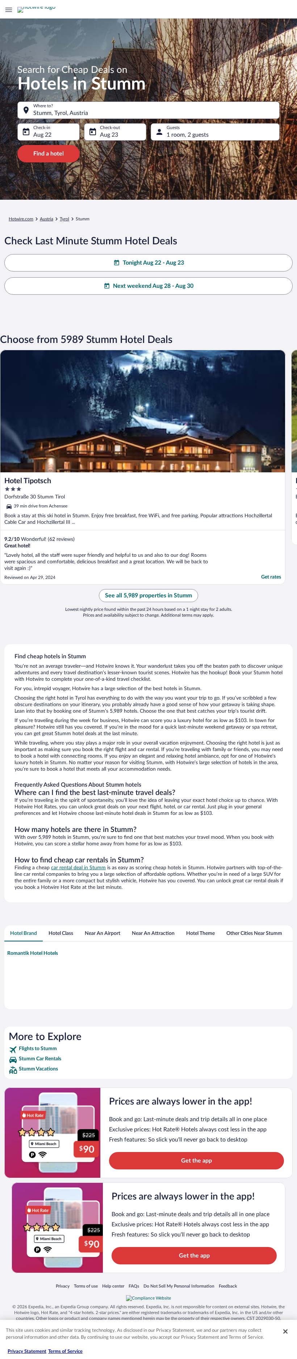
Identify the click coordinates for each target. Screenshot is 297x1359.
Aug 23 (109, 135)
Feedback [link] (228, 1286)
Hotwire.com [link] (21, 219)
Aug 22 (42, 135)
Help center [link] (113, 1286)
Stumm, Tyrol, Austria (60, 113)
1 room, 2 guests (188, 135)
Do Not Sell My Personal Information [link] (178, 1286)
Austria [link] (46, 219)
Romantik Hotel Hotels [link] (32, 953)
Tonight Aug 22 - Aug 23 (153, 263)
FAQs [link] (134, 1286)
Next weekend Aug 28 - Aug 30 (153, 286)
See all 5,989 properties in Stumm (148, 595)
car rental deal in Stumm (78, 867)
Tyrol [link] (64, 219)
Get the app (196, 1161)
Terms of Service (65, 1351)
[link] (148, 1049)
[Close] (285, 1331)
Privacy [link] (63, 1286)
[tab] (23, 933)
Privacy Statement (27, 1351)
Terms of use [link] (86, 1286)
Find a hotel (48, 154)
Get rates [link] (271, 577)
